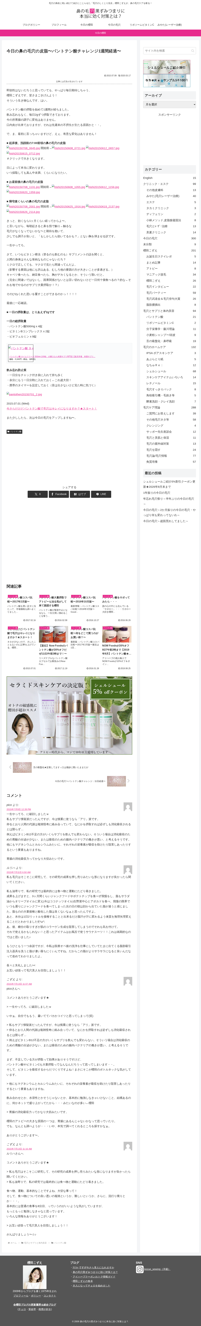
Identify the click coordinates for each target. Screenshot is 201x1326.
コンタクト (49, 1295)
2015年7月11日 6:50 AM (19, 872)
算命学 (32, 1309)
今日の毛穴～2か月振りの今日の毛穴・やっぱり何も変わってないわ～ (169, 512)
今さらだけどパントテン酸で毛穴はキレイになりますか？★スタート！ (52, 408)
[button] (193, 51)
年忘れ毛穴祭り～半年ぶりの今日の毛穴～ (168, 501)
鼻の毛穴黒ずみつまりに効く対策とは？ (95, 1272)
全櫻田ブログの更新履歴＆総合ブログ (34, 1304)
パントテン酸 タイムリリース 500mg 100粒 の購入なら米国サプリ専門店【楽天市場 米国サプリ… (52, 356)
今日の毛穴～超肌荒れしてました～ (165, 521)
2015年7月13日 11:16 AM (19, 1149)
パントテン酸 (15, 431)
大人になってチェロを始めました (91, 1285)
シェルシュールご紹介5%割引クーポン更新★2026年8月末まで (169, 484)
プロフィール (20, 1295)
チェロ (22, 1309)
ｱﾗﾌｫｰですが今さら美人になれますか (93, 1267)
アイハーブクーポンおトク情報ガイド (94, 1276)
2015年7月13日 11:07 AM (19, 984)
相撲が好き (44, 1309)
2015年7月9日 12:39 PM (19, 809)
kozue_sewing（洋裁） (157, 1269)
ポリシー (36, 1295)
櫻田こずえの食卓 (83, 1281)
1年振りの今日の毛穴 (156, 492)
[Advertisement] (69, 63)
